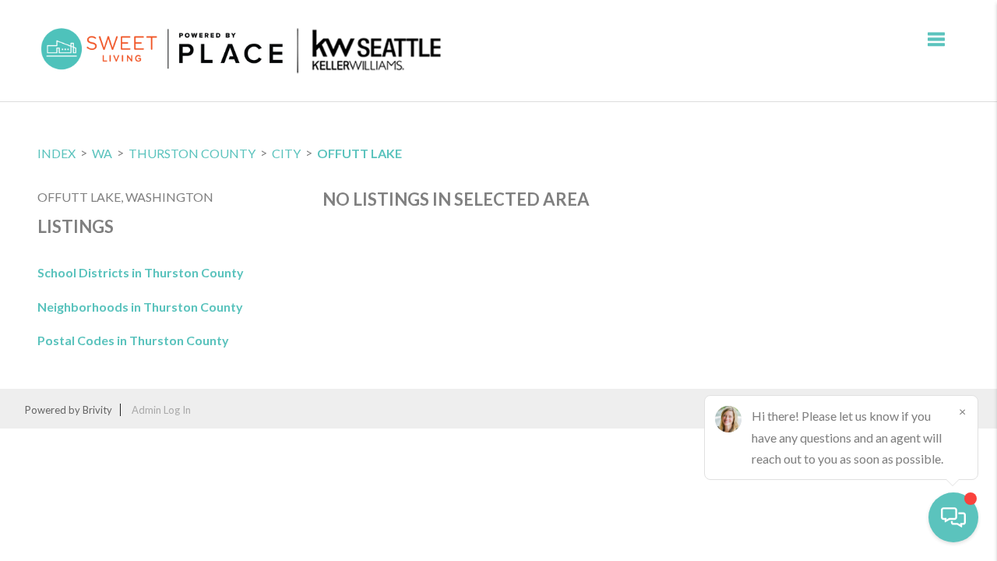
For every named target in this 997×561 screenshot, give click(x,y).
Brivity (97, 410)
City (286, 153)
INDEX (56, 153)
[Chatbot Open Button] (953, 517)
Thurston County (192, 153)
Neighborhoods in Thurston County (140, 306)
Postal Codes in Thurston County (133, 340)
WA (102, 153)
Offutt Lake (359, 153)
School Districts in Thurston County (140, 272)
